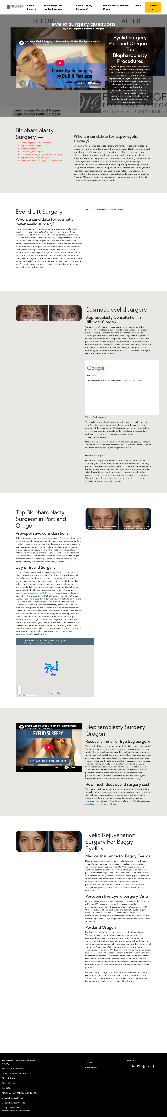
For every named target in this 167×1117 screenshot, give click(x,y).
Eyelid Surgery (31, 7)
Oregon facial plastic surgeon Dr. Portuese (35, 593)
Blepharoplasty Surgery (31, 145)
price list (89, 804)
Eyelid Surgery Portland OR (84, 7)
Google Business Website (13, 1103)
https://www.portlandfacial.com (16, 1110)
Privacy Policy (91, 1067)
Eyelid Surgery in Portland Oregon (53, 7)
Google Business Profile (12, 1098)
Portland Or (93, 904)
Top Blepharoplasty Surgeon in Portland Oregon (42, 154)
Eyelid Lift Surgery (29, 148)
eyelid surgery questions (83, 23)
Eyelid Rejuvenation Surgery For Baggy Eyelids (42, 160)
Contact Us (153, 7)
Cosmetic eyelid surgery (32, 151)
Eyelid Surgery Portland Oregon (116, 7)
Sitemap (89, 1062)
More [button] (136, 5)
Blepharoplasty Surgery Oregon (35, 157)
